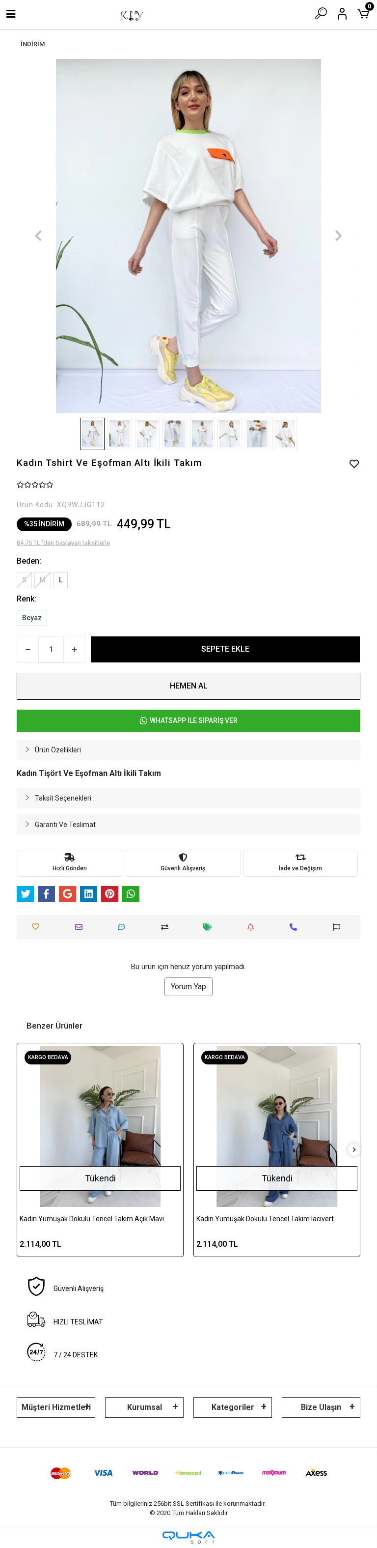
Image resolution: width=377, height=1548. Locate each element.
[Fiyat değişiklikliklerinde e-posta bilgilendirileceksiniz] (209, 927)
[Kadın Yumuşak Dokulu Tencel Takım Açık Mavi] (100, 1126)
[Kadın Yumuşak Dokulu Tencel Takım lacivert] (276, 1126)
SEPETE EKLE (225, 649)
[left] (23, 1150)
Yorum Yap (188, 986)
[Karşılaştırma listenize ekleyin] (167, 927)
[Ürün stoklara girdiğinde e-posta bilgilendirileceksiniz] (253, 927)
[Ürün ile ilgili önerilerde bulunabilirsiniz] (339, 927)
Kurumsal (144, 1407)
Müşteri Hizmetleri (56, 1407)
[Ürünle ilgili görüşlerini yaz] (124, 927)
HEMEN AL (189, 685)
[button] (38, 236)
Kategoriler (233, 1407)
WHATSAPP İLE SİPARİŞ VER (194, 720)
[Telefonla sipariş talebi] (295, 927)
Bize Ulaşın (321, 1407)
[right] (354, 1150)
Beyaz (32, 618)
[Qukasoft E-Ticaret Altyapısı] (188, 1537)
